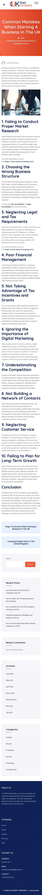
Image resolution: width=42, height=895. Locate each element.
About (4, 830)
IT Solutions (10, 750)
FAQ (3, 843)
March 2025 (10, 693)
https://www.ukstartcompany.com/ (19, 161)
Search (8, 559)
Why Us (4, 834)
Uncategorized (11, 770)
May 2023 (9, 706)
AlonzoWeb (34, 890)
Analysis (9, 737)
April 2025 (9, 687)
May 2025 (9, 680)
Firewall (8, 744)
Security (9, 757)
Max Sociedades (17, 204)
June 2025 (9, 674)
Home (22, 38)
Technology (10, 763)
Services (5, 839)
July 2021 (9, 712)
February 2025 (11, 700)
